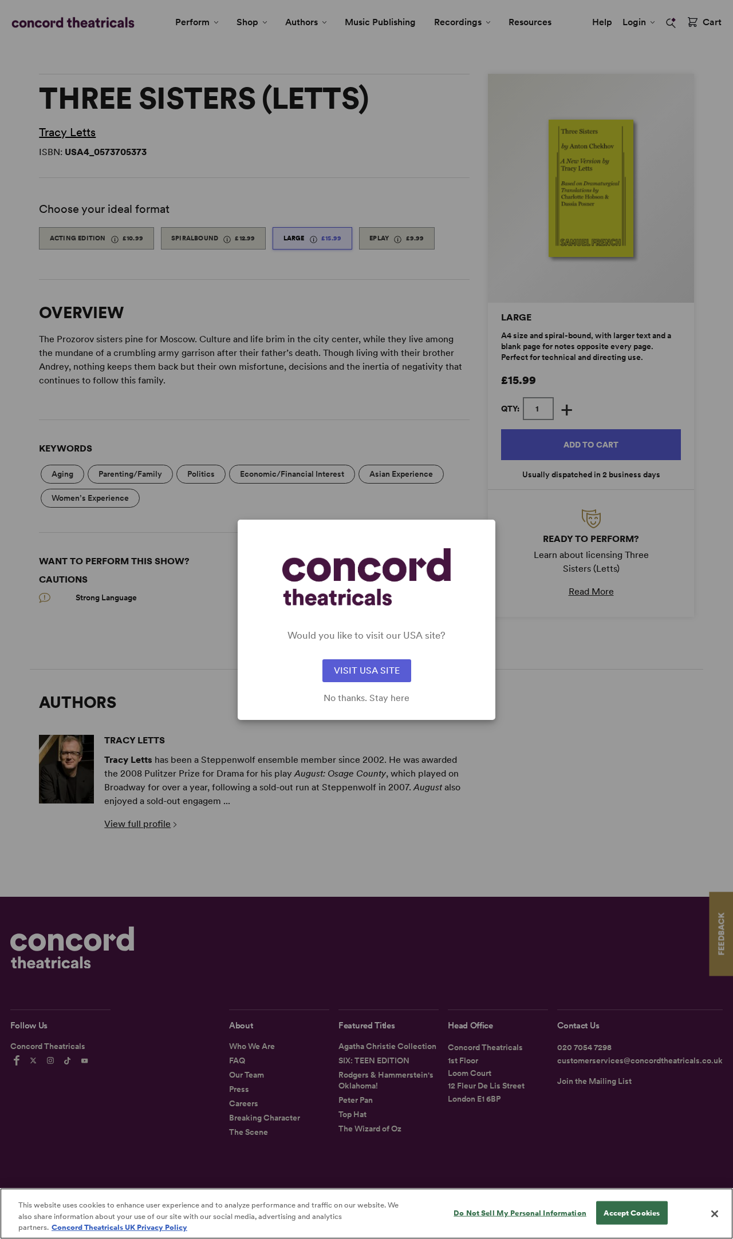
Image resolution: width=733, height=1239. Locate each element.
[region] (366, 1213)
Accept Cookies (632, 1212)
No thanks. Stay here (366, 698)
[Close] (714, 1213)
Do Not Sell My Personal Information (520, 1212)
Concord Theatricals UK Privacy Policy (119, 1227)
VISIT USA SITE (367, 670)
